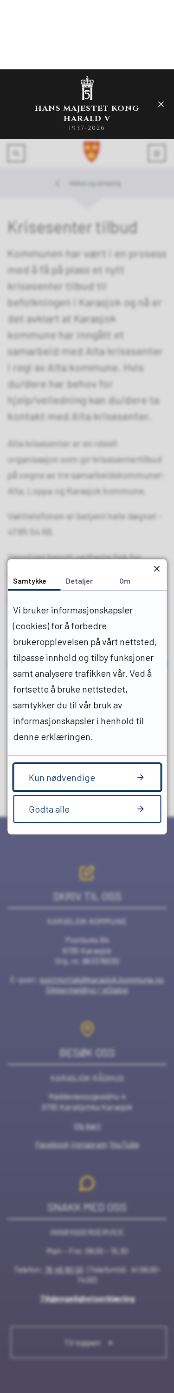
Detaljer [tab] (79, 580)
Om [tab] (124, 580)
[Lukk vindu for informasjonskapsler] (157, 569)
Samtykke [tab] (29, 580)
